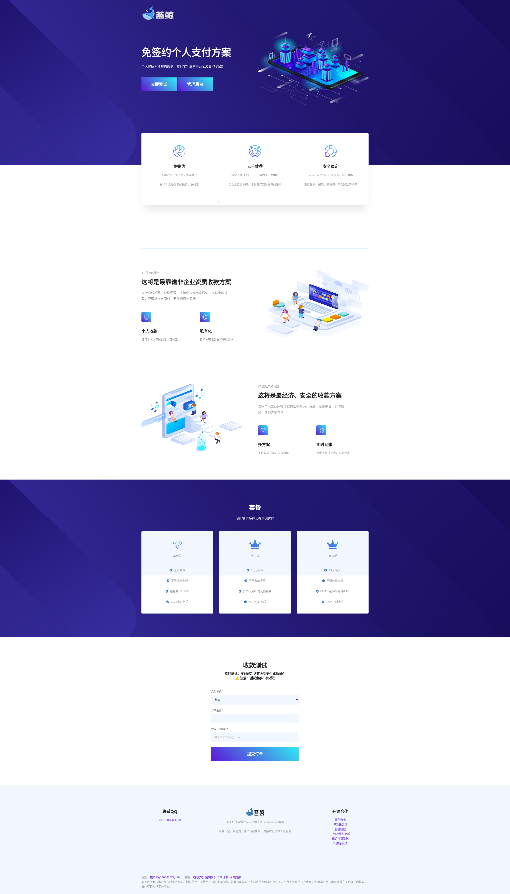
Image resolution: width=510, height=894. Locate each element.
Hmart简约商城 (340, 834)
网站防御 (235, 877)
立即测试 (159, 84)
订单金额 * (217, 710)
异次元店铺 (340, 824)
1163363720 (173, 820)
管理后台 (195, 84)
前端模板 (210, 877)
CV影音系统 (340, 843)
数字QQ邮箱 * (219, 729)
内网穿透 (198, 877)
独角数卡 (340, 820)
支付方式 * (217, 691)
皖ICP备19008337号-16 (165, 877)
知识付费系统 (340, 838)
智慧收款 (340, 829)
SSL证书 (223, 877)
